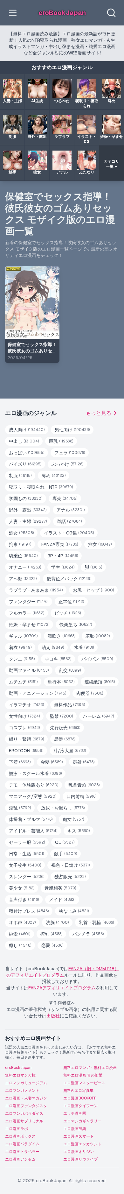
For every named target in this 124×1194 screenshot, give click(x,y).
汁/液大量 (69, 750)
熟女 (100, 544)
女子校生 (25, 865)
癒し (20, 945)
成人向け (27, 430)
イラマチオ (26, 705)
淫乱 (20, 808)
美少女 (21, 888)
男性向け (72, 430)
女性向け (24, 716)
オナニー (25, 567)
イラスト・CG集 (69, 533)
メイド (62, 899)
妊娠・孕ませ (29, 624)
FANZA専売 (59, 544)
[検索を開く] (111, 12)
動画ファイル (29, 670)
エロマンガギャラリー (82, 1121)
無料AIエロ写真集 (78, 1090)
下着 (20, 762)
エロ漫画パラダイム (22, 1144)
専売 (64, 498)
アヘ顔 (23, 579)
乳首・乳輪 (96, 922)
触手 (65, 854)
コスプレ (24, 728)
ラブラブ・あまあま (36, 590)
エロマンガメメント (22, 1090)
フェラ (69, 453)
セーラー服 (27, 842)
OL (64, 842)
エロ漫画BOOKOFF (79, 1098)
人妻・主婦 (28, 521)
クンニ (22, 659)
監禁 (61, 716)
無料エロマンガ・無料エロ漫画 (90, 1067)
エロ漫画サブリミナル (24, 1121)
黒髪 (64, 739)
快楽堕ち (75, 624)
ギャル (23, 636)
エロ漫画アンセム (20, 1159)
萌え (53, 647)
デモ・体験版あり (33, 785)
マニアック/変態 (32, 796)
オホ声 (22, 922)
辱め (53, 475)
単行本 (61, 682)
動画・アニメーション (37, 693)
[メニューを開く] (12, 12)
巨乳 (61, 441)
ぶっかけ (67, 464)
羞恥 (98, 636)
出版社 (53, 1016)
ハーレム (98, 716)
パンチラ (88, 934)
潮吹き (61, 636)
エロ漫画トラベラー (22, 1151)
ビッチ (67, 613)
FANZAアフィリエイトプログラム (62, 988)
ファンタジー (28, 601)
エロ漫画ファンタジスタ (26, 1105)
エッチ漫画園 (74, 1113)
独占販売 (70, 877)
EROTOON (26, 750)
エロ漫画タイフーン (80, 1105)
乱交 (70, 670)
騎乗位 (23, 556)
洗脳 (57, 922)
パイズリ (25, 464)
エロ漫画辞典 (74, 1128)
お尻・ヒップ (93, 590)
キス (78, 831)
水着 (84, 647)
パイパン (97, 659)
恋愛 (52, 945)
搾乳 (51, 934)
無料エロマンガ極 (20, 1075)
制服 (20, 475)
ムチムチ (23, 682)
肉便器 (89, 693)
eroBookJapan (18, 1067)
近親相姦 (60, 888)
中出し (24, 441)
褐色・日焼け (70, 865)
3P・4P (63, 556)
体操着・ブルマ (30, 819)
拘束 (20, 544)
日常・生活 (26, 854)
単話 (69, 521)
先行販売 (65, 728)
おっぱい (26, 453)
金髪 (52, 762)
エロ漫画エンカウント (82, 1144)
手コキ (58, 659)
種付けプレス (29, 911)
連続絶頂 (100, 682)
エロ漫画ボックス (20, 1136)
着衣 (20, 647)
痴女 (73, 819)
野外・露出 (27, 510)
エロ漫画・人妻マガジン (26, 1098)
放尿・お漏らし (63, 808)
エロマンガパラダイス (24, 1113)
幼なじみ (74, 911)
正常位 (71, 601)
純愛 (19, 934)
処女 (21, 533)
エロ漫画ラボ (16, 1128)
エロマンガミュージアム (26, 1082)
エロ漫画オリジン (78, 1151)
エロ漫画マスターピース (84, 1082)
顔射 (83, 762)
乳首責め (84, 785)
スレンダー (26, 877)
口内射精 (81, 796)
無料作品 (69, 705)
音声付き (24, 899)
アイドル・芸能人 (33, 831)
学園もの (25, 498)
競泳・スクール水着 (35, 773)
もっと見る (98, 413)
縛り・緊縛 (26, 739)
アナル (71, 510)
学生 (62, 567)
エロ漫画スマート (78, 1136)
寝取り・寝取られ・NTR (41, 487)
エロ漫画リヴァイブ (80, 1159)
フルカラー (26, 613)
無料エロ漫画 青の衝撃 (82, 1075)
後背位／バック (69, 579)
